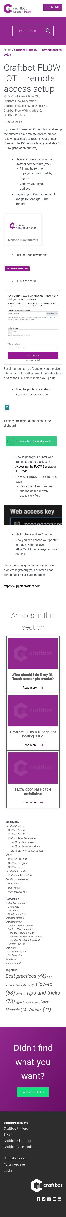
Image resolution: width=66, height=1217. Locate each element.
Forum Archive (14, 1164)
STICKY (20, 994)
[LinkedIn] (59, 1199)
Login (8, 1170)
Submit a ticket (14, 1158)
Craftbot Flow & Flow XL (23, 96)
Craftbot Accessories (17, 879)
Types (20, 1002)
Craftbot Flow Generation (20, 101)
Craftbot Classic (17, 830)
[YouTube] (54, 1199)
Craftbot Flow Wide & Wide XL (23, 110)
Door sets (13, 883)
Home (7, 50)
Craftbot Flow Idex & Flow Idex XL (25, 106)
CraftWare (11, 947)
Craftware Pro (15, 867)
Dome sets (14, 887)
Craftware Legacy (17, 863)
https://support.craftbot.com (22, 586)
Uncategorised (13, 963)
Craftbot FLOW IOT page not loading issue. (33, 734)
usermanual (33, 1002)
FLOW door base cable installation (33, 791)
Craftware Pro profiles (20, 875)
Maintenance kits (17, 891)
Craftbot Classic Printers (20, 925)
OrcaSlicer (11, 959)
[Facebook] (38, 1199)
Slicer (9, 854)
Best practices (26, 976)
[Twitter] (43, 1199)
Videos (39, 1009)
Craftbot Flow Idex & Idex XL (26, 846)
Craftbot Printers (14, 115)
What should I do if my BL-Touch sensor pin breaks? (33, 677)
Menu (55, 7)
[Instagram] (49, 1199)
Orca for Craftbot (17, 858)
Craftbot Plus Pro (17, 834)
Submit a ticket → (33, 1092)
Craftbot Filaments (16, 871)
